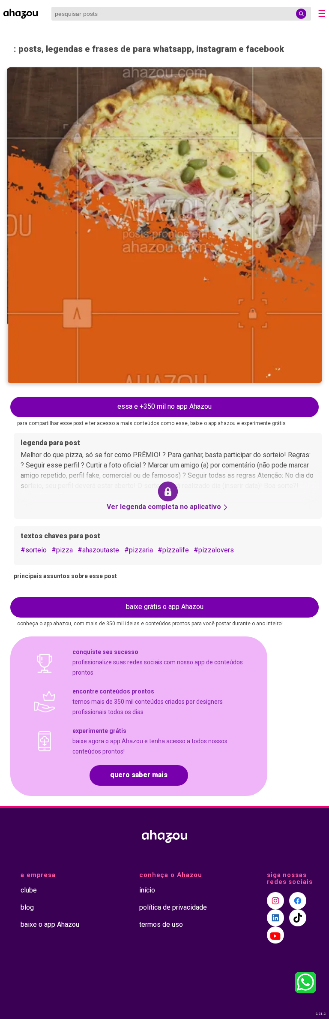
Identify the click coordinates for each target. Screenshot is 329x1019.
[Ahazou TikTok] (297, 917)
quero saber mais (138, 775)
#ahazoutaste (98, 550)
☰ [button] (322, 14)
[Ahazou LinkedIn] (275, 917)
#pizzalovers (214, 550)
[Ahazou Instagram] (275, 900)
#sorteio (34, 550)
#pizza (62, 550)
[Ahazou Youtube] (275, 935)
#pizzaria (138, 550)
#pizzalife (173, 550)
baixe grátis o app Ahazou (164, 607)
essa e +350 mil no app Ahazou (164, 406)
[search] (301, 14)
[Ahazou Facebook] (297, 900)
